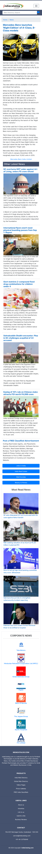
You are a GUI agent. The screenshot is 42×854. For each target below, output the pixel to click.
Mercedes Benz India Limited (21, 159)
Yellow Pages (21, 785)
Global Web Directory (21, 781)
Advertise (21, 808)
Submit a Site (21, 816)
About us (21, 805)
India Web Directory (21, 777)
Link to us (21, 812)
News (12, 20)
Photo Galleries (21, 788)
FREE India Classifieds (21, 792)
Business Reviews (21, 819)
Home (5, 20)
